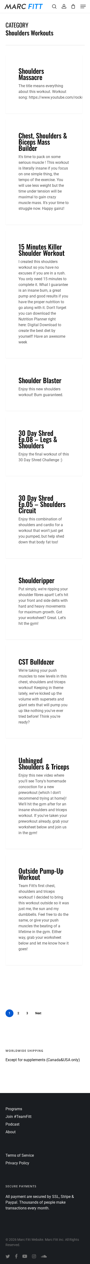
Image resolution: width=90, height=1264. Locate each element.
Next (38, 1013)
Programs (14, 1109)
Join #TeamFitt (18, 1116)
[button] (83, 6)
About (11, 1132)
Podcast (12, 1124)
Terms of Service (20, 1155)
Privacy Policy (17, 1163)
